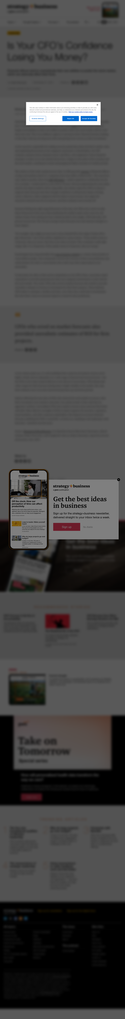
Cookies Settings (38, 118)
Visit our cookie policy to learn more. (81, 112)
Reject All (70, 118)
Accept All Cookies (89, 118)
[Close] (97, 104)
